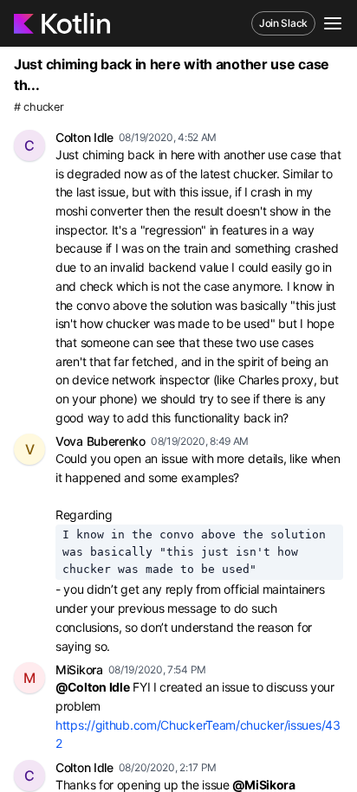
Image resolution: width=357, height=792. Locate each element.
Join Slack (283, 22)
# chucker (38, 106)
